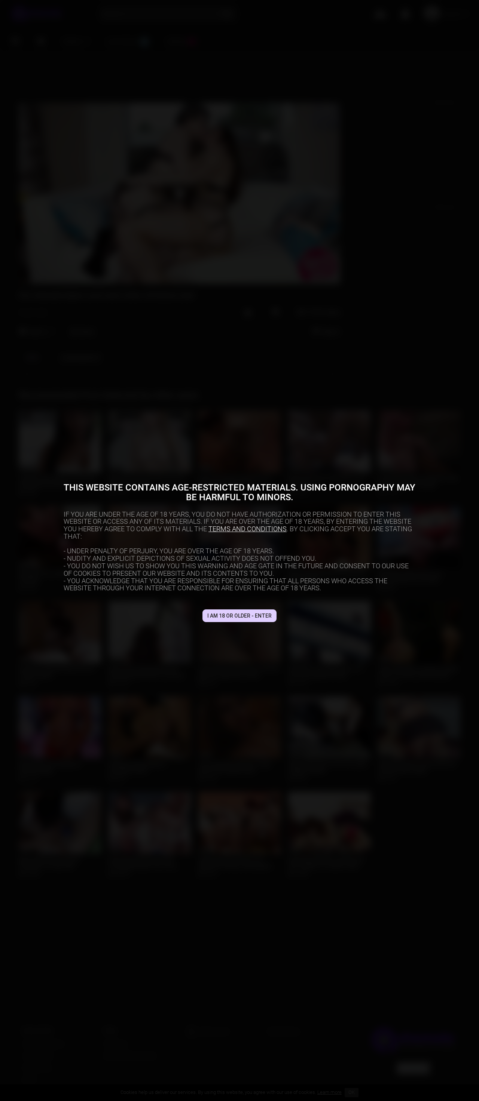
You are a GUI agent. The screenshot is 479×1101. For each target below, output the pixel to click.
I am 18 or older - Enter (239, 616)
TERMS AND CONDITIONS (247, 529)
